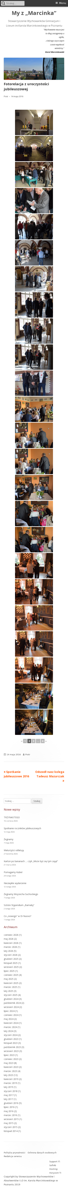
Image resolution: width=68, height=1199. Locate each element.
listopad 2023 (11, 1042)
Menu (62, 3)
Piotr (6, 96)
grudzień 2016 (11, 1103)
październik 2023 (12, 1047)
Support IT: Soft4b (54, 1163)
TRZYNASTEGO (12, 817)
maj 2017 (8, 1095)
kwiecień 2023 (11, 1066)
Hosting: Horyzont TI (55, 1171)
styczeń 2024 (10, 1035)
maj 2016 (8, 1111)
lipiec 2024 (9, 1010)
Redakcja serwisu (13, 1156)
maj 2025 (8, 978)
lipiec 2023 (9, 1055)
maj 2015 (8, 1123)
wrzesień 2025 (11, 966)
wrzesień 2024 (11, 1007)
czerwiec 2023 (11, 1059)
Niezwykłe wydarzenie (15, 883)
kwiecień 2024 (11, 1022)
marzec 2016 (10, 1115)
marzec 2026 (10, 946)
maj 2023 (8, 1062)
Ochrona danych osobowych (42, 1152)
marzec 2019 (10, 1083)
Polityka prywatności (14, 1152)
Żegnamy (8, 839)
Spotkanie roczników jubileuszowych (22, 828)
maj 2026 (8, 938)
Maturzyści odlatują (14, 850)
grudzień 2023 (11, 1038)
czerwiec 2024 (11, 1014)
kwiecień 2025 (11, 983)
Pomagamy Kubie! (13, 872)
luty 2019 (8, 1086)
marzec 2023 (10, 1071)
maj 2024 (8, 1018)
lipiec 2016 (9, 1107)
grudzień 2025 (11, 958)
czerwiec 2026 (11, 934)
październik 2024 (12, 1002)
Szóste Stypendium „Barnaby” (19, 905)
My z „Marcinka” (34, 13)
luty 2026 (8, 950)
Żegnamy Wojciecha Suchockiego (21, 894)
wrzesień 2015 (11, 1119)
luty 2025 (8, 990)
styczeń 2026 (10, 954)
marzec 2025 (10, 986)
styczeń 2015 (10, 1127)
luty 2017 (8, 1099)
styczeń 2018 (10, 1091)
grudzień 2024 (11, 998)
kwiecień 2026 (11, 942)
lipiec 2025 (9, 970)
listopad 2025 (11, 962)
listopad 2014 (11, 1131)
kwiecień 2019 (11, 1079)
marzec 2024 (10, 1027)
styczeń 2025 (10, 994)
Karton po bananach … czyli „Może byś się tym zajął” (31, 861)
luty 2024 (8, 1031)
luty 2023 (8, 1075)
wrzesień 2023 (11, 1051)
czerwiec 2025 (11, 974)
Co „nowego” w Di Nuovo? (17, 916)
